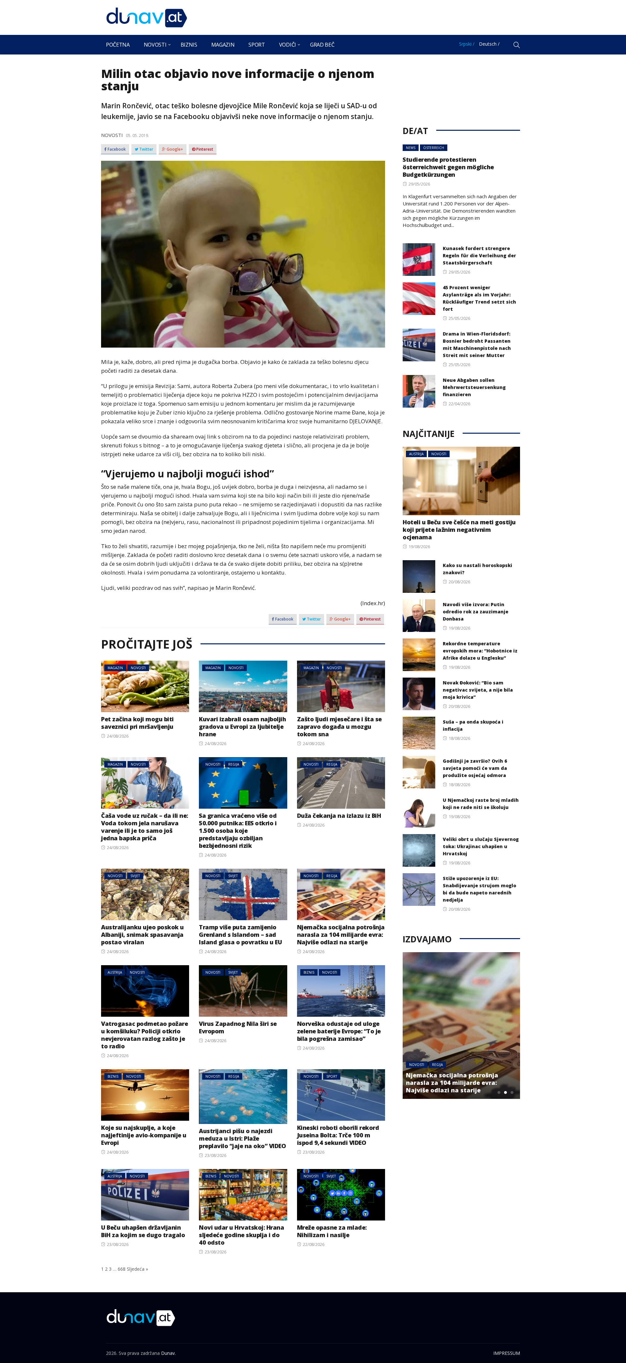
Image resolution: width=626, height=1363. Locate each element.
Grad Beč (322, 44)
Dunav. (168, 1353)
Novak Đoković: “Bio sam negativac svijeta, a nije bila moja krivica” (478, 690)
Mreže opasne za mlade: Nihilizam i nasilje (332, 1231)
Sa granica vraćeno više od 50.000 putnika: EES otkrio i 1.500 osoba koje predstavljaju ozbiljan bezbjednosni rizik (237, 830)
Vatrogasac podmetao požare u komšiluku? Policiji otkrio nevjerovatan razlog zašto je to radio (144, 1035)
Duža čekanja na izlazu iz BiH (339, 815)
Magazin (223, 44)
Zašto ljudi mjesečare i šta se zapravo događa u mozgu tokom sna (339, 726)
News (410, 147)
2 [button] (505, 1092)
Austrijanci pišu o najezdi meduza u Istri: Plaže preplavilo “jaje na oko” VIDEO (242, 1138)
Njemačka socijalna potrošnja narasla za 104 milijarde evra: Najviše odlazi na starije (341, 934)
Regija (233, 764)
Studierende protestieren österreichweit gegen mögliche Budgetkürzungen (448, 167)
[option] (461, 1025)
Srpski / (466, 44)
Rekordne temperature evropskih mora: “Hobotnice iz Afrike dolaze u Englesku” (480, 650)
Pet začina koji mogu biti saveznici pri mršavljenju (137, 722)
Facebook (116, 149)
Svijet (135, 876)
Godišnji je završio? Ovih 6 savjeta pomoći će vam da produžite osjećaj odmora (475, 768)
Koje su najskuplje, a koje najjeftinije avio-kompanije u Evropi (143, 1135)
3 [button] (512, 1092)
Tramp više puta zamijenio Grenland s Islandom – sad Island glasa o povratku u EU (240, 934)
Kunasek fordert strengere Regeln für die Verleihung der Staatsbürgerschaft (479, 255)
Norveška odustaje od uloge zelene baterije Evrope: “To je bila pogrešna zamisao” (339, 1031)
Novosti (155, 44)
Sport (256, 44)
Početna (118, 44)
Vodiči (287, 44)
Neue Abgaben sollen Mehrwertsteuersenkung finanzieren (474, 387)
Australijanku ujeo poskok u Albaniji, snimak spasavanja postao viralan (142, 934)
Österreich (433, 147)
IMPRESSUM (506, 1353)
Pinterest (204, 149)
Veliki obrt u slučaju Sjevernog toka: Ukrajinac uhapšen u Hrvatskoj (481, 846)
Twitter (145, 149)
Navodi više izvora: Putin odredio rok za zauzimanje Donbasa (475, 611)
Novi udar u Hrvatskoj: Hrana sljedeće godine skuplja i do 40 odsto (241, 1234)
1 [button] (499, 1092)
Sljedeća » (137, 1269)
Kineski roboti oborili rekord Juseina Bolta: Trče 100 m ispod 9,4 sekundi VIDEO (338, 1135)
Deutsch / (489, 44)
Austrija (115, 972)
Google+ (174, 149)
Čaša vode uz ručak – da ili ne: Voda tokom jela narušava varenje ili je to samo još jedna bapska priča (144, 827)
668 (122, 1269)
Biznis (189, 44)
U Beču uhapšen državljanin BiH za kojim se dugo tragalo (143, 1231)
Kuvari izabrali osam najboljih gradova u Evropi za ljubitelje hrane (242, 726)
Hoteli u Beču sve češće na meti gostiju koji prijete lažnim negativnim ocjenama (459, 529)
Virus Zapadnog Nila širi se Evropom (238, 1027)
